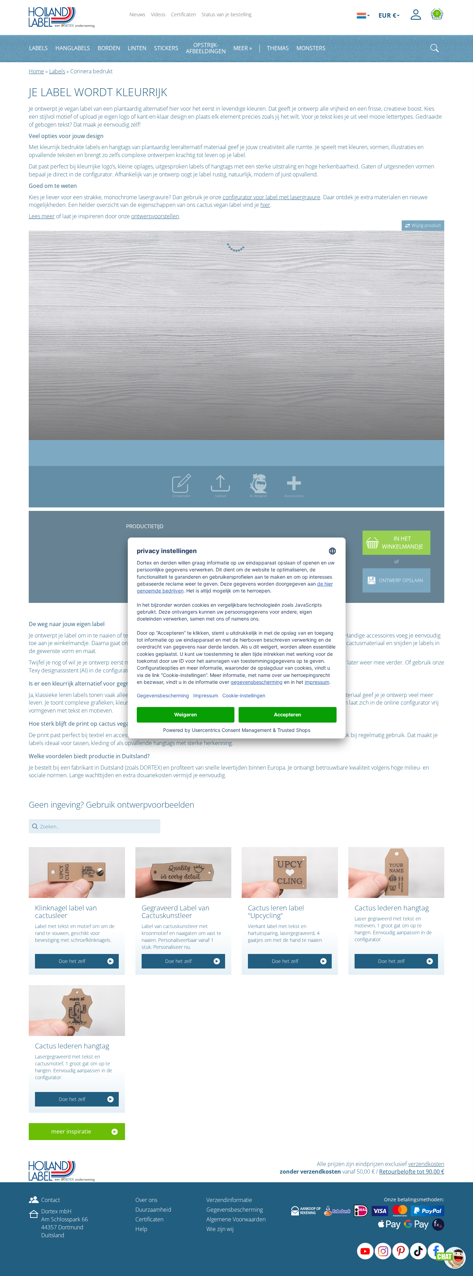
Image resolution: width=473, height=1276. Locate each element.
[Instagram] (383, 1251)
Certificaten (183, 14)
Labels (57, 71)
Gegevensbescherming (234, 1209)
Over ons (146, 1200)
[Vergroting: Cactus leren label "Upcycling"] (290, 872)
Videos (158, 14)
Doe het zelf (72, 961)
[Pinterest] (400, 1251)
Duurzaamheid (153, 1209)
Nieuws (137, 14)
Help (141, 1229)
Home (36, 71)
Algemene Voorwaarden (236, 1219)
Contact (50, 1200)
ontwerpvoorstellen (155, 216)
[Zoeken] (434, 48)
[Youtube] (365, 1251)
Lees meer (42, 216)
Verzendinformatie (229, 1200)
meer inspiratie (71, 1131)
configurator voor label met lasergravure (271, 197)
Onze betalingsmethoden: (414, 1199)
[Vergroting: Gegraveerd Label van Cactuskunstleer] (183, 872)
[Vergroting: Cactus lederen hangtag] (396, 872)
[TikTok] (418, 1251)
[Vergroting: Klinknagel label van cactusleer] (77, 872)
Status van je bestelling (226, 14)
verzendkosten (426, 1164)
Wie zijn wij (220, 1229)
